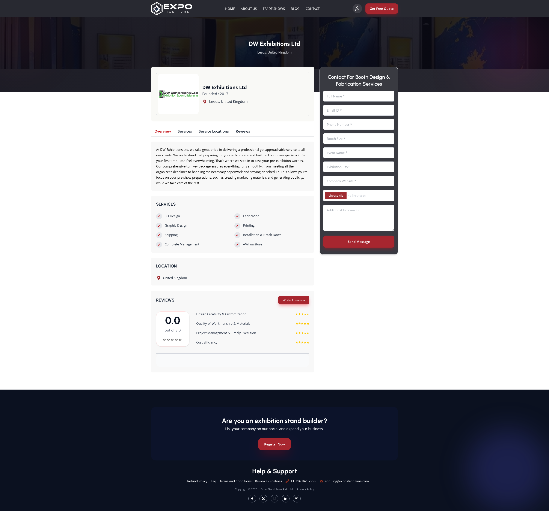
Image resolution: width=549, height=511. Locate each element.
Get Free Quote (382, 8)
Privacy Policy (305, 489)
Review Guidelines (268, 481)
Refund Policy (197, 481)
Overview (162, 131)
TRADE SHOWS (274, 8)
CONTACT (313, 8)
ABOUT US (249, 8)
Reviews (243, 131)
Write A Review (294, 300)
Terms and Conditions (236, 481)
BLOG (295, 8)
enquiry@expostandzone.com (347, 481)
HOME (230, 8)
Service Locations (214, 131)
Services (185, 131)
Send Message (359, 241)
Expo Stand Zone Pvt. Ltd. (277, 489)
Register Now (274, 444)
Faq (213, 481)
